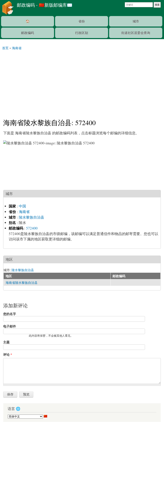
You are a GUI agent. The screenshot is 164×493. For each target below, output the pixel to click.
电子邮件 (9, 326)
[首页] (7, 8)
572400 (32, 228)
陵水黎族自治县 (31, 217)
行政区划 (81, 32)
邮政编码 (27, 32)
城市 (136, 21)
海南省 (24, 211)
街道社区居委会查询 (135, 32)
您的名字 (9, 313)
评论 (7, 354)
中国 (22, 206)
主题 (6, 342)
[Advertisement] (82, 82)
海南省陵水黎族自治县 (22, 282)
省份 (81, 21)
